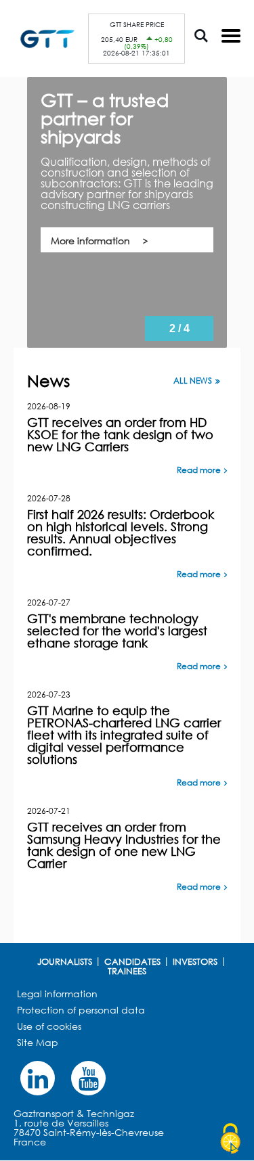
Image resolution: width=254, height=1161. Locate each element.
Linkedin (37, 1078)
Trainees (127, 970)
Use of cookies (49, 1026)
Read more (199, 470)
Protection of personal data (81, 1010)
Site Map (37, 1042)
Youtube (88, 1078)
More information (90, 240)
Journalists (64, 961)
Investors (195, 961)
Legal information (57, 993)
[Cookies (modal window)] (230, 1138)
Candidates (132, 961)
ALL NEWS (192, 381)
